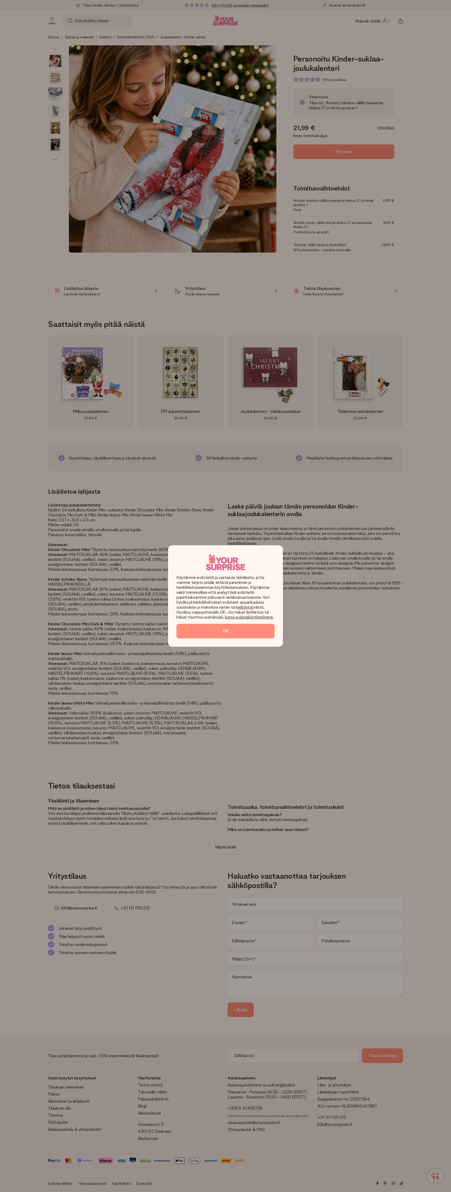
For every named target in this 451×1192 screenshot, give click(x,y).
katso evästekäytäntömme (249, 617)
